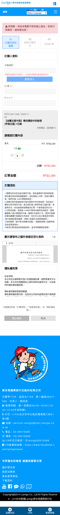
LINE (30, 512)
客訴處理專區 (10, 476)
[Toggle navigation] (54, 4)
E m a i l (8, 97)
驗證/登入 (30, 79)
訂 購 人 (8, 85)
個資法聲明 (8, 471)
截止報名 (17, 318)
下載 (53, 237)
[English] (31, 10)
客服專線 (50, 512)
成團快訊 (10, 512)
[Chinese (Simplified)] (39, 10)
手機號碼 (9, 65)
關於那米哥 (8, 467)
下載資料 (7, 480)
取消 (43, 318)
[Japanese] (35, 10)
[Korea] (42, 10)
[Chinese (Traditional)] (28, 10)
